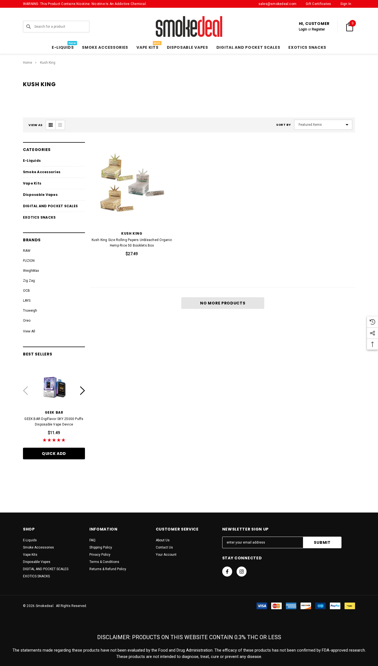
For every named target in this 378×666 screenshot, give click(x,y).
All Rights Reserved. (70, 606)
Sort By (283, 124)
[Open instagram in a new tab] (242, 572)
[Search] (28, 27)
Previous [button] (25, 390)
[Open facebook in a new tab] (227, 572)
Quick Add (54, 453)
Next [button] (82, 390)
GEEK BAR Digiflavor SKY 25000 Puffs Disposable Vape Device (53, 421)
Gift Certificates (318, 4)
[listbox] (323, 125)
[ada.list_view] (60, 125)
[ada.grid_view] (50, 125)
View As (36, 125)
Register (318, 29)
